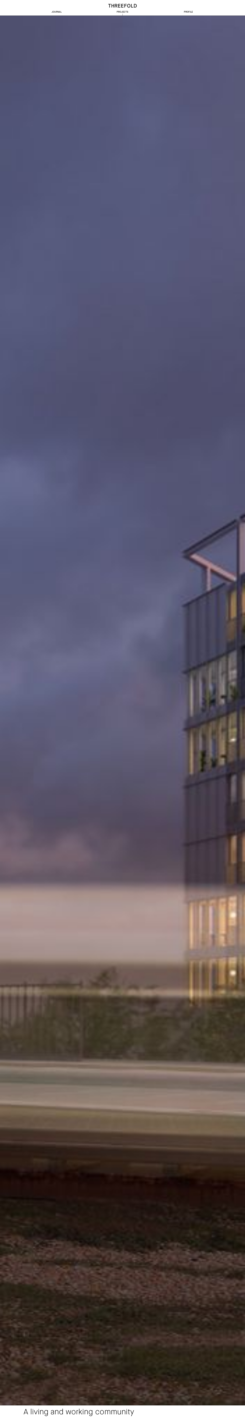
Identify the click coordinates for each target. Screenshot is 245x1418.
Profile (188, 11)
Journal (57, 11)
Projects (122, 11)
